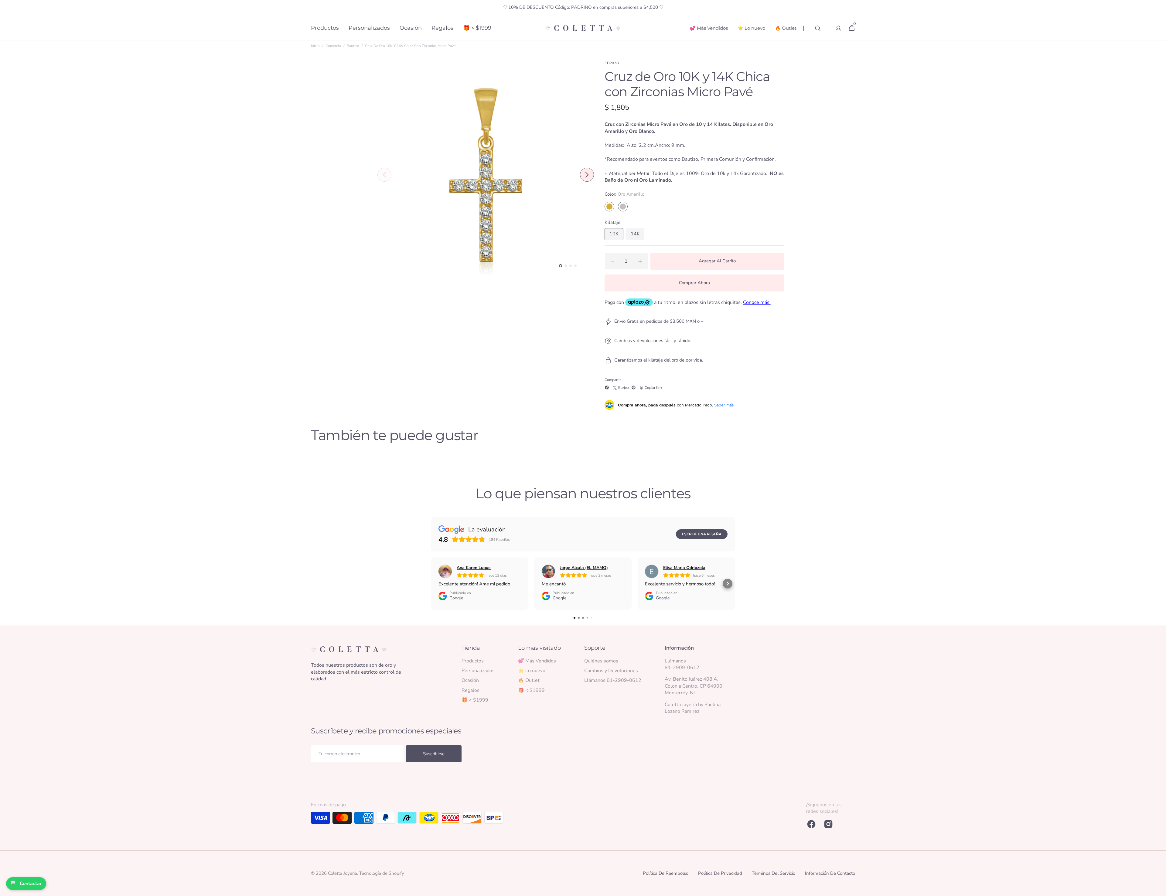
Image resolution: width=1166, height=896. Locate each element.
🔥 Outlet (529, 680)
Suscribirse (434, 754)
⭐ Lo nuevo (531, 670)
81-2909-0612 (682, 667)
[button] (817, 28)
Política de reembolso (665, 873)
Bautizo (353, 45)
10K (616, 235)
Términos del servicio (773, 873)
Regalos (470, 690)
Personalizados (478, 670)
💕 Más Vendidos (537, 661)
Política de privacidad (720, 873)
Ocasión (470, 680)
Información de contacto (830, 873)
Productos (473, 661)
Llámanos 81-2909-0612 (612, 680)
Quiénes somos (601, 661)
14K (638, 235)
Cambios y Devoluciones (611, 670)
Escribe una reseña (701, 534)
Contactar (31, 883)
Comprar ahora (694, 283)
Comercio (333, 45)
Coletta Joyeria (342, 873)
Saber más (724, 405)
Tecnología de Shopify (381, 873)
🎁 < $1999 (475, 700)
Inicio (315, 45)
